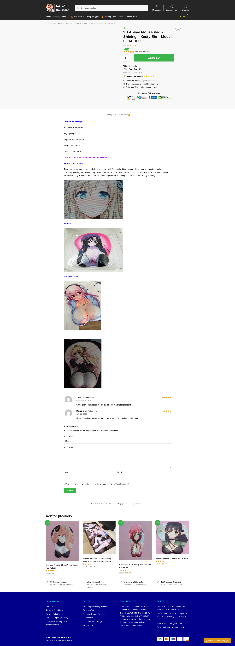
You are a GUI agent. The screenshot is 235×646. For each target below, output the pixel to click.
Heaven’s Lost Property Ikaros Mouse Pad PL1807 (135, 565)
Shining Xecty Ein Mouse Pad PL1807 (172, 558)
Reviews (123, 115)
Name (67, 472)
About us (50, 606)
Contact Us (88, 618)
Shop (54, 23)
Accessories (140, 504)
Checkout (185, 10)
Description (111, 115)
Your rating (69, 436)
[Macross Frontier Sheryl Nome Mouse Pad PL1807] (62, 541)
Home (48, 23)
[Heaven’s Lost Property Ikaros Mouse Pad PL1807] (135, 540)
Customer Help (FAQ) (92, 622)
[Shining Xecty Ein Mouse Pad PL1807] (172, 537)
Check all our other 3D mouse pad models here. (86, 157)
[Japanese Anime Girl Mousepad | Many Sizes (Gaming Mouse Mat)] (99, 537)
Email (120, 472)
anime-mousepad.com (173, 627)
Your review (69, 447)
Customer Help (171, 10)
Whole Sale (88, 625)
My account (156, 10)
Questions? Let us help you (217, 641)
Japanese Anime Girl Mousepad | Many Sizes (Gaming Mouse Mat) (97, 559)
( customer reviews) (142, 52)
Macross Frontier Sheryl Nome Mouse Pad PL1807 (62, 566)
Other (60, 23)
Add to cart (154, 58)
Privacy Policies (53, 614)
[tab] (111, 113)
